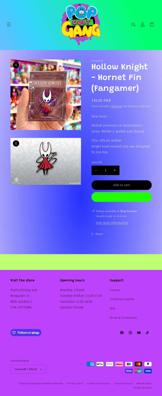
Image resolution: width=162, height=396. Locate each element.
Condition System (122, 299)
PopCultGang (33, 383)
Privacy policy (75, 383)
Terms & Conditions (123, 317)
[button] (8, 24)
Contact (115, 290)
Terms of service (123, 383)
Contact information (98, 383)
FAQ (112, 308)
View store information (112, 222)
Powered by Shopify (52, 383)
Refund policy (144, 383)
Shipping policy (143, 387)
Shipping (116, 106)
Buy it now (121, 197)
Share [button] (99, 233)
